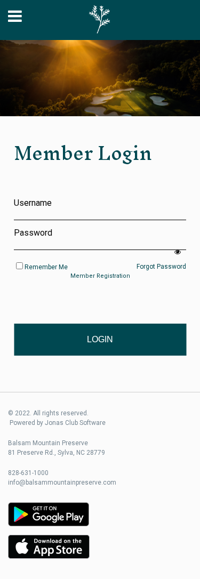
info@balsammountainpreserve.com (62, 482)
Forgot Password (161, 266)
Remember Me (46, 267)
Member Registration (100, 275)
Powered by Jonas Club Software (58, 423)
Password (33, 233)
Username (33, 203)
